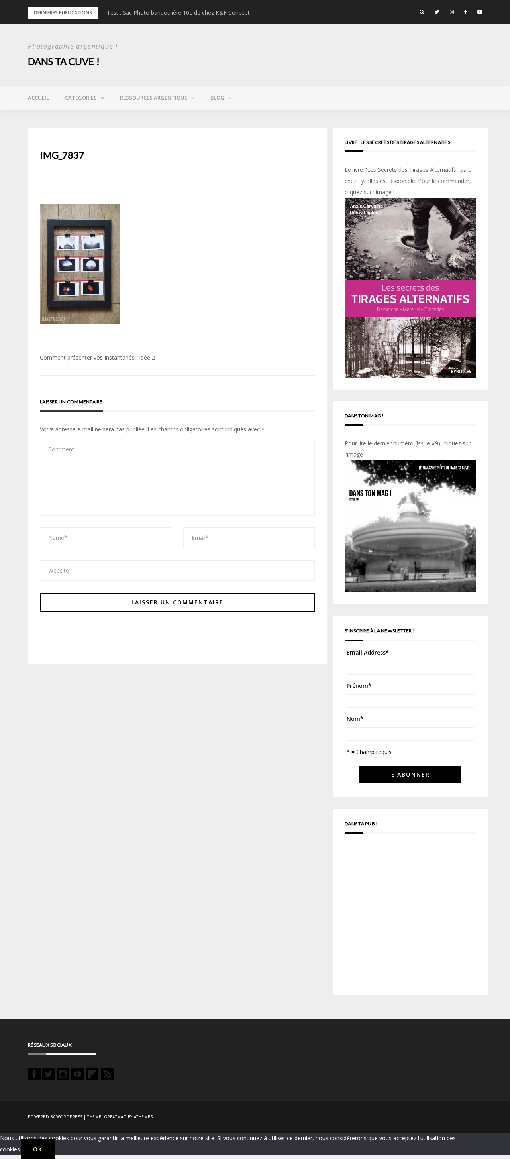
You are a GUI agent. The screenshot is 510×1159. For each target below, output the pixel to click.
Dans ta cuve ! (64, 61)
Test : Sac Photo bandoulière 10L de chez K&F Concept (178, 12)
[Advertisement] (410, 918)
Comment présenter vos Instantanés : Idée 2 (97, 357)
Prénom (359, 685)
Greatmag (115, 1117)
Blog (217, 97)
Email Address (368, 652)
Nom (355, 718)
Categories (81, 97)
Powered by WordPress (55, 1117)
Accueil (38, 97)
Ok (38, 1149)
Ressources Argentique (153, 97)
